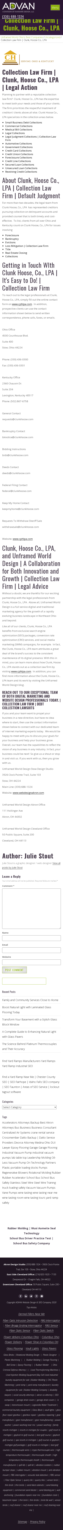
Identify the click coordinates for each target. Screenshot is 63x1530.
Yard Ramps (48, 1061)
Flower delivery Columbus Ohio (21, 1337)
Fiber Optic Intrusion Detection (20, 1320)
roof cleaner (15, 1505)
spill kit (31, 1465)
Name (5, 932)
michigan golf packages (15, 1445)
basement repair (9, 1500)
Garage (33, 1147)
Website (6, 956)
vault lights (49, 1410)
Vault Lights (32, 1348)
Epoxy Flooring (24, 1364)
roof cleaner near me (32, 1505)
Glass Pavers (49, 1348)
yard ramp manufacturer (39, 1384)
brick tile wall (46, 1500)
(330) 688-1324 (13, 16)
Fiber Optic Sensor (19, 1330)
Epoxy (14, 1147)
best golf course (44, 1435)
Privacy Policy (37, 1521)
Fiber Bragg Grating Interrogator (23, 1325)
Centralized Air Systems (16, 1132)
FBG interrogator (18, 1475)
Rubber (56, 1172)
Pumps (43, 1167)
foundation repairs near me (27, 1495)
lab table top (19, 1157)
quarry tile (28, 1480)
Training (51, 1182)
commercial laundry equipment (16, 1410)
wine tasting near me (45, 1192)
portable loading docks (24, 1167)
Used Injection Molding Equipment (21, 1374)
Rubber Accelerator (14, 1177)
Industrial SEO (24, 1066)
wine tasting (25, 1192)
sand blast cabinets (35, 1485)
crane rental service (42, 1132)
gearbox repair (29, 1415)
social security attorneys (23, 1394)
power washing (44, 1425)
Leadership (34, 1157)
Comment (8, 886)
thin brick (9, 1485)
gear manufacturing (44, 1420)
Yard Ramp (8, 1066)
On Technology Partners (41, 1162)
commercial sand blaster (26, 1490)
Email (5, 944)
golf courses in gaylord (49, 1440)
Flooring (24, 1147)
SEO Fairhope (18, 1082)
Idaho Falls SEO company (44, 1082)
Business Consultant (44, 1127)
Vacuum (31, 1187)
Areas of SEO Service (35, 1087)
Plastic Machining (12, 1359)
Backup (34, 1122)
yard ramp (20, 1384)
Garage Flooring (48, 1147)
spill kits (22, 1465)
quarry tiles (40, 1480)
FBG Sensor (51, 1325)
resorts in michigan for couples (33, 1430)
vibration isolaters (44, 1465)
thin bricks (19, 1485)
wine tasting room (12, 1197)
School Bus (33, 1177)
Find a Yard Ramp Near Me (18, 1077)
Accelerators (9, 1122)
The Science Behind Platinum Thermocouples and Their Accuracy (29, 1046)
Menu (55, 7)
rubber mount (23, 1470)
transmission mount (21, 1404)
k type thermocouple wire (43, 1450)
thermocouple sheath (41, 1455)
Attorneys (24, 1122)
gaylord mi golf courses (24, 1435)
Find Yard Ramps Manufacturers (21, 1061)
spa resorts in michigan (26, 1440)
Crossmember (10, 1137)
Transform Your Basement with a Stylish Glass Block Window (29, 1022)
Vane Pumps (9, 1192)
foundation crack (49, 1495)
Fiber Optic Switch (43, 1330)
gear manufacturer (24, 1420)
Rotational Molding (40, 1172)
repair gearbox (14, 1415)
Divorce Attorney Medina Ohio (32, 1142)
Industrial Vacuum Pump (17, 1152)
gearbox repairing (46, 1415)
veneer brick (52, 1480)
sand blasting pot (46, 1490)
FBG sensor (55, 1475)
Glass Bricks (9, 1354)
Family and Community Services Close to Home (30, 1000)
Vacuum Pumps (45, 1187)
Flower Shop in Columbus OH (41, 1342)
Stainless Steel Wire (21, 1182)
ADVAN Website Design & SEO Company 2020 (36, 1302)
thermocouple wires (20, 1450)
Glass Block (37, 1410)
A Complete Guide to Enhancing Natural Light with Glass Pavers (29, 1034)
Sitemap (22, 1521)
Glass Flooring (15, 1348)
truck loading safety (13, 1187)
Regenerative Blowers (15, 1172)
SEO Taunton (12, 1087)
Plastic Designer (50, 1354)
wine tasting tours (34, 1197)
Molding (46, 1157)
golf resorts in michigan (38, 1445)
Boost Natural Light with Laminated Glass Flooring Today (26, 1009)
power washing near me (24, 1425)
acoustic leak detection (38, 1475)
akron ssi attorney (45, 1394)
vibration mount (39, 1470)
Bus (17, 1127)
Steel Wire (40, 1182)
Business (25, 1127)
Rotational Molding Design (27, 1354)
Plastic (6, 1167)
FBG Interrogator (50, 1320)
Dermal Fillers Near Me (31, 1314)
